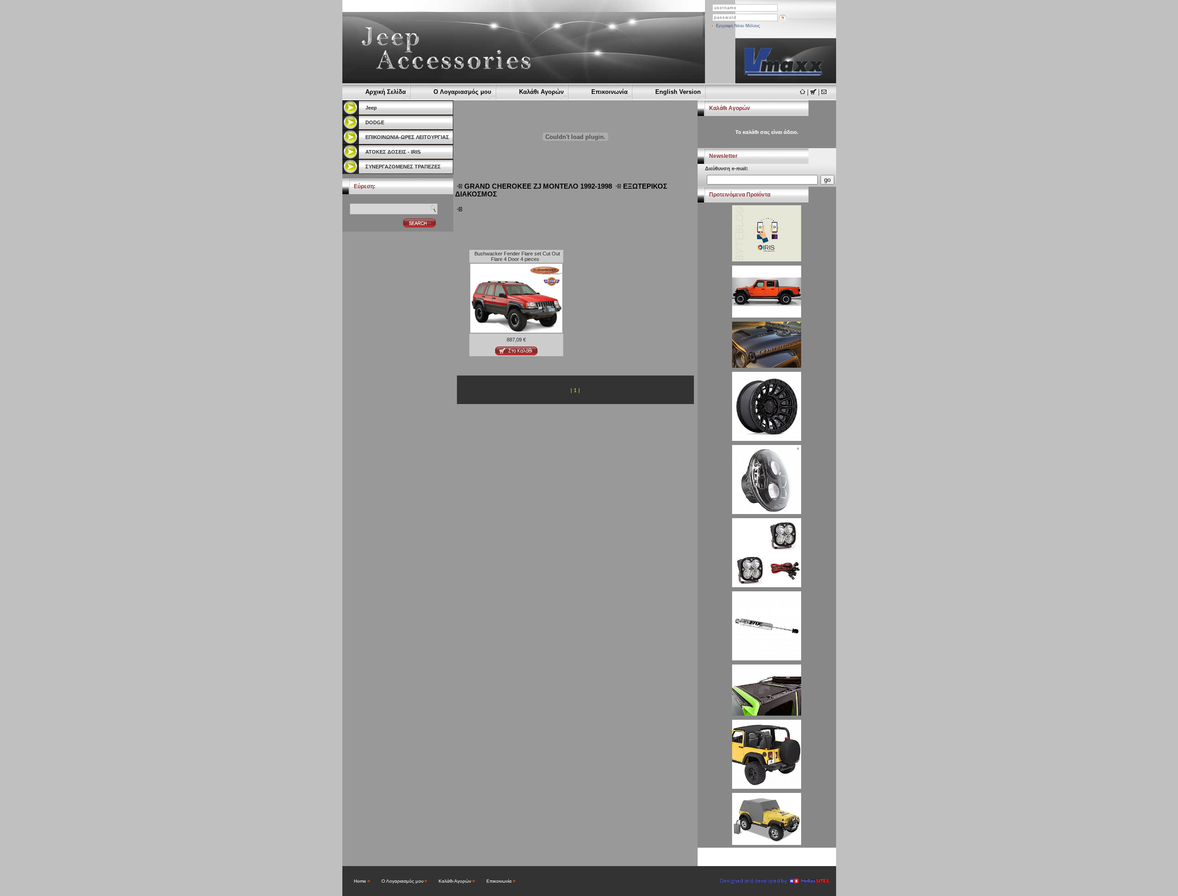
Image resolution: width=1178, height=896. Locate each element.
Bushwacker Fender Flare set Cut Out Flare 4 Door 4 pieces (517, 256)
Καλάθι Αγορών (541, 91)
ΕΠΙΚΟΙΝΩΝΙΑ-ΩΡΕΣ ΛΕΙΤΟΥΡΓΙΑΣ (407, 137)
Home (360, 881)
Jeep (371, 107)
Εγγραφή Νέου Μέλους (738, 25)
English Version (678, 91)
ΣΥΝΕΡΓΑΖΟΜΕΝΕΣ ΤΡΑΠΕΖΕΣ (403, 166)
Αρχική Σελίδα (385, 91)
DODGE (374, 122)
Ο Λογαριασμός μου (462, 91)
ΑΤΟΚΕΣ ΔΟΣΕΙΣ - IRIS (393, 152)
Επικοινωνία (609, 91)
